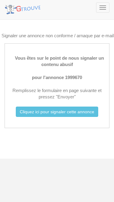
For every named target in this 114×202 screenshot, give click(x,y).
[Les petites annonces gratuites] (23, 7)
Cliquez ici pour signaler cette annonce (57, 111)
